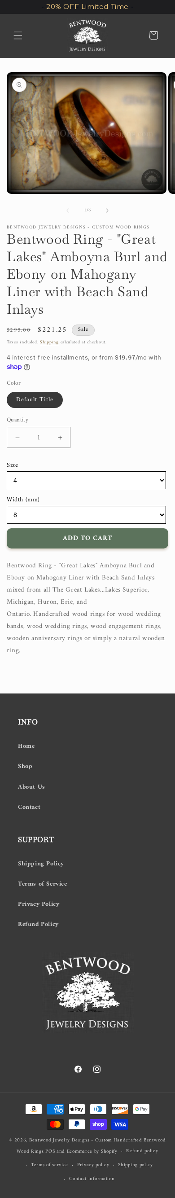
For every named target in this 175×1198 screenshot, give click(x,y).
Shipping (49, 342)
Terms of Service (42, 884)
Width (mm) (23, 499)
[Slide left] (68, 210)
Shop (25, 766)
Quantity (17, 420)
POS (50, 1151)
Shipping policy (135, 1165)
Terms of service (49, 1165)
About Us (31, 787)
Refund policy (142, 1151)
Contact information (91, 1179)
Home (26, 746)
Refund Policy (38, 924)
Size (12, 465)
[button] (18, 35)
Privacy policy (93, 1165)
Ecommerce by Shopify (92, 1151)
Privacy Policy (38, 904)
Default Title (34, 399)
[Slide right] (107, 210)
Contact (29, 807)
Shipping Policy (41, 863)
